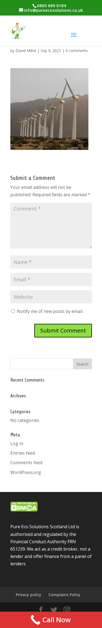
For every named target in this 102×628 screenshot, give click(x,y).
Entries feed (22, 453)
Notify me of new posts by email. (50, 311)
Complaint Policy (64, 594)
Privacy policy (28, 594)
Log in (16, 443)
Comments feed (26, 463)
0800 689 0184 (51, 5)
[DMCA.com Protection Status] (24, 510)
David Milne (26, 50)
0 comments (77, 50)
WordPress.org (25, 472)
